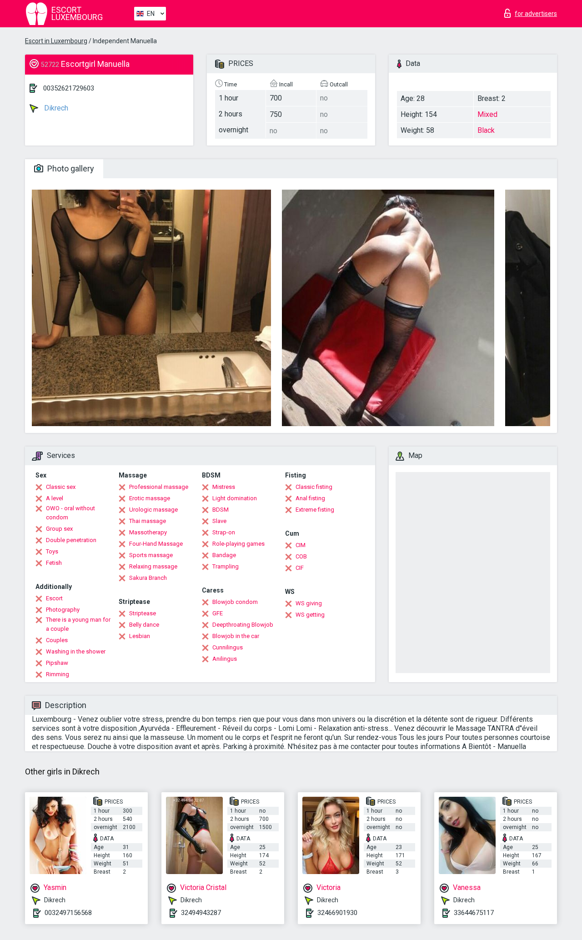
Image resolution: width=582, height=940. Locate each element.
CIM (301, 545)
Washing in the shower (75, 651)
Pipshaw (57, 662)
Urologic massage (153, 509)
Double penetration (71, 540)
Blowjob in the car (235, 636)
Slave (219, 521)
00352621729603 (68, 88)
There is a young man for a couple (78, 624)
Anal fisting (310, 498)
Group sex (59, 528)
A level (54, 498)
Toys (52, 551)
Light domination (234, 498)
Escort (54, 598)
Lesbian (139, 636)
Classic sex (60, 486)
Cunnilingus (227, 647)
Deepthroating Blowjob (242, 624)
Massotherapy (148, 532)
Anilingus (224, 658)
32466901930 (337, 913)
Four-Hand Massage (156, 543)
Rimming (57, 674)
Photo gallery (69, 168)
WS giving (309, 603)
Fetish (54, 562)
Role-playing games (238, 543)
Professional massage (158, 486)
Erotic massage (149, 498)
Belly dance (144, 624)
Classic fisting (314, 486)
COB (301, 556)
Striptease (142, 613)
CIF (300, 567)
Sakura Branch (148, 577)
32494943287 (201, 913)
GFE (217, 613)
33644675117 (474, 913)
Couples (57, 640)
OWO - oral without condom (70, 513)
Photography (63, 609)
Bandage (224, 555)
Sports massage (151, 555)
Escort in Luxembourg (56, 41)
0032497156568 (68, 913)
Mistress (223, 486)
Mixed (487, 114)
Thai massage (147, 521)
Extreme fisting (315, 509)
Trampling (225, 566)
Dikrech (55, 108)
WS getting (310, 614)
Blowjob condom (235, 601)
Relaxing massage (153, 566)
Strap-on (223, 532)
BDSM (220, 509)
